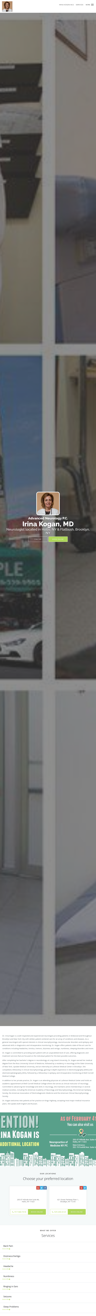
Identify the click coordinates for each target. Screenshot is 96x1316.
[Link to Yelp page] (38, 1188)
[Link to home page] (26, 6)
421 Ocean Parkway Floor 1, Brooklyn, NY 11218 (68, 1201)
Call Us (38, 539)
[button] (92, 5)
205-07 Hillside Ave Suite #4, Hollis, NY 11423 (28, 1201)
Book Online (37, 1212)
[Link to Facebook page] (45, 1188)
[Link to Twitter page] (41, 1188)
